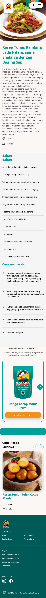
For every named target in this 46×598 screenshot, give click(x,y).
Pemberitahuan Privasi (10, 558)
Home (4, 535)
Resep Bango (28, 535)
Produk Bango (7, 539)
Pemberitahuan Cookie (10, 555)
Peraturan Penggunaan (10, 562)
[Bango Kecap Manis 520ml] (23, 382)
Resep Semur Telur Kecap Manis (20, 496)
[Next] (40, 387)
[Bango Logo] (8, 7)
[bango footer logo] (5, 524)
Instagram (4, 581)
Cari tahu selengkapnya (23, 415)
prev (35, 446)
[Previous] (6, 387)
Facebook (11, 581)
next (41, 446)
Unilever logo (4, 593)
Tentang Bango (29, 539)
